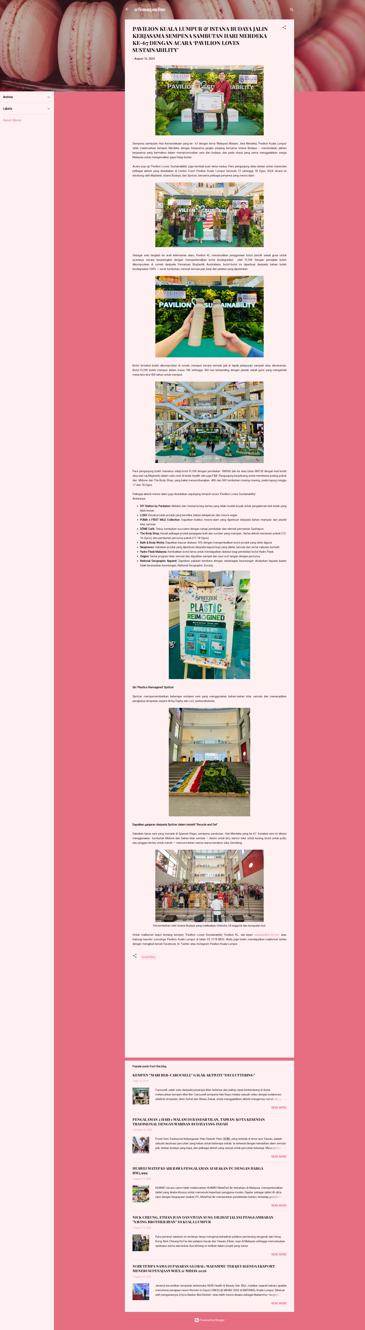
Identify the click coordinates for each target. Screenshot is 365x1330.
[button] (284, 28)
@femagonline (150, 9)
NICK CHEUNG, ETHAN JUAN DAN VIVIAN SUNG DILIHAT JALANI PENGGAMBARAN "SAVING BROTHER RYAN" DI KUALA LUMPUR (203, 1219)
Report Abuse (12, 120)
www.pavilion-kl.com (266, 934)
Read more (278, 1107)
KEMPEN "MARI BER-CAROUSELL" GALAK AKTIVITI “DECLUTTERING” (194, 1075)
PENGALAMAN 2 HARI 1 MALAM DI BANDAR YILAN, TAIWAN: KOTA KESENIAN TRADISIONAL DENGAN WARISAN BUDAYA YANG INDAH (199, 1121)
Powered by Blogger (212, 1320)
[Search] (292, 10)
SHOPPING (148, 957)
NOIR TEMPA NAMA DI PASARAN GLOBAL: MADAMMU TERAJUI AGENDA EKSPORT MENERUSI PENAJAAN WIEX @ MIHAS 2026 (204, 1268)
